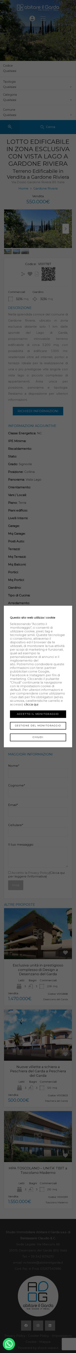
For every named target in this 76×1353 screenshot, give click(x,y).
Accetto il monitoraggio (38, 714)
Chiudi (38, 737)
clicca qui (31, 704)
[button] (9, 1344)
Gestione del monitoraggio (38, 725)
